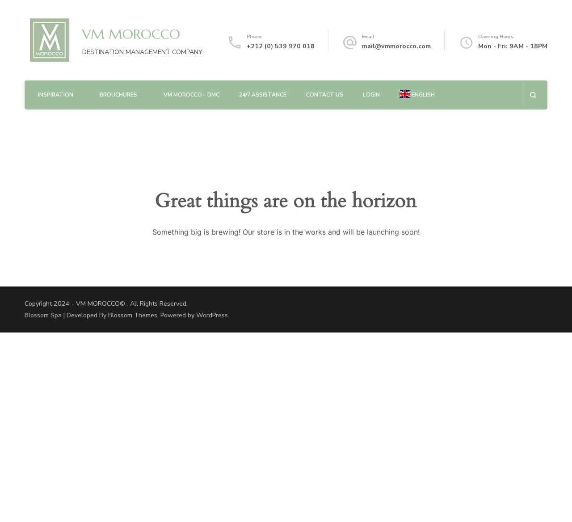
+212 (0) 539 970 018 (281, 46)
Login (371, 94)
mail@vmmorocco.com (396, 46)
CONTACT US (324, 94)
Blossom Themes (132, 315)
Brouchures (118, 94)
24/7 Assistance (262, 94)
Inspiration (55, 94)
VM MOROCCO (131, 34)
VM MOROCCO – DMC (191, 94)
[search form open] (533, 95)
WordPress (212, 315)
